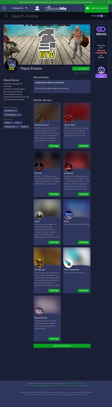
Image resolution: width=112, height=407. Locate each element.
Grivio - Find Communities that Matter (34, 386)
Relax (37, 221)
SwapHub (68, 173)
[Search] (6, 15)
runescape (11, 127)
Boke (66, 221)
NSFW (94, 16)
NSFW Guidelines (74, 386)
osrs (9, 123)
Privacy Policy (51, 386)
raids (25, 127)
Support (87, 386)
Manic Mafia (69, 125)
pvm (18, 123)
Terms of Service (62, 386)
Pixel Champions (71, 269)
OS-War (38, 173)
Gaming (11, 110)
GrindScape (40, 269)
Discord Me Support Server (76, 383)
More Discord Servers (62, 346)
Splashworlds (41, 317)
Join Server (83, 68)
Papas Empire (31, 68)
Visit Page (54, 146)
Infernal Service (42, 125)
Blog (82, 386)
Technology (13, 115)
